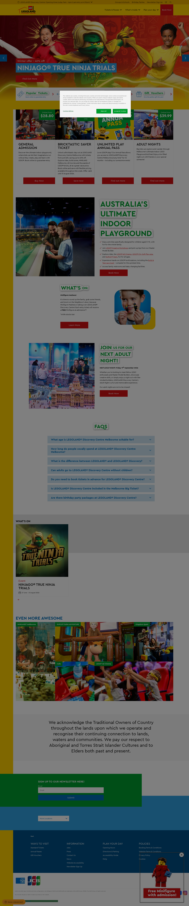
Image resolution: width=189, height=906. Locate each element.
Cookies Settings (68, 111)
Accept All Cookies (120, 111)
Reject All (104, 111)
